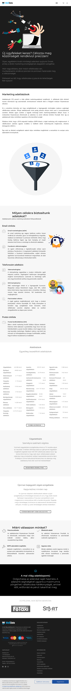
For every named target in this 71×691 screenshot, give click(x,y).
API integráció (40, 636)
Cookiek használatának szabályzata (12, 686)
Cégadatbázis (40, 627)
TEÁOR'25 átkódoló (42, 641)
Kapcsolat (39, 655)
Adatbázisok (40, 625)
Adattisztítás (40, 634)
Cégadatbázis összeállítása (34, 467)
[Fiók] (67, 3)
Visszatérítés (40, 662)
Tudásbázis (40, 671)
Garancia (39, 659)
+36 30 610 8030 (10, 663)
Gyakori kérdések (41, 653)
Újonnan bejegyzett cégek (43, 630)
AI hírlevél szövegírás (42, 639)
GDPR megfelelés (41, 664)
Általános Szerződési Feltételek (44, 668)
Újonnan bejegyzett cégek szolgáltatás (34, 511)
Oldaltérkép (40, 673)
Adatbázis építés (41, 632)
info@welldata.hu (10, 661)
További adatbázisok (35, 425)
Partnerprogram (41, 657)
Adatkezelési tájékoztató (43, 666)
